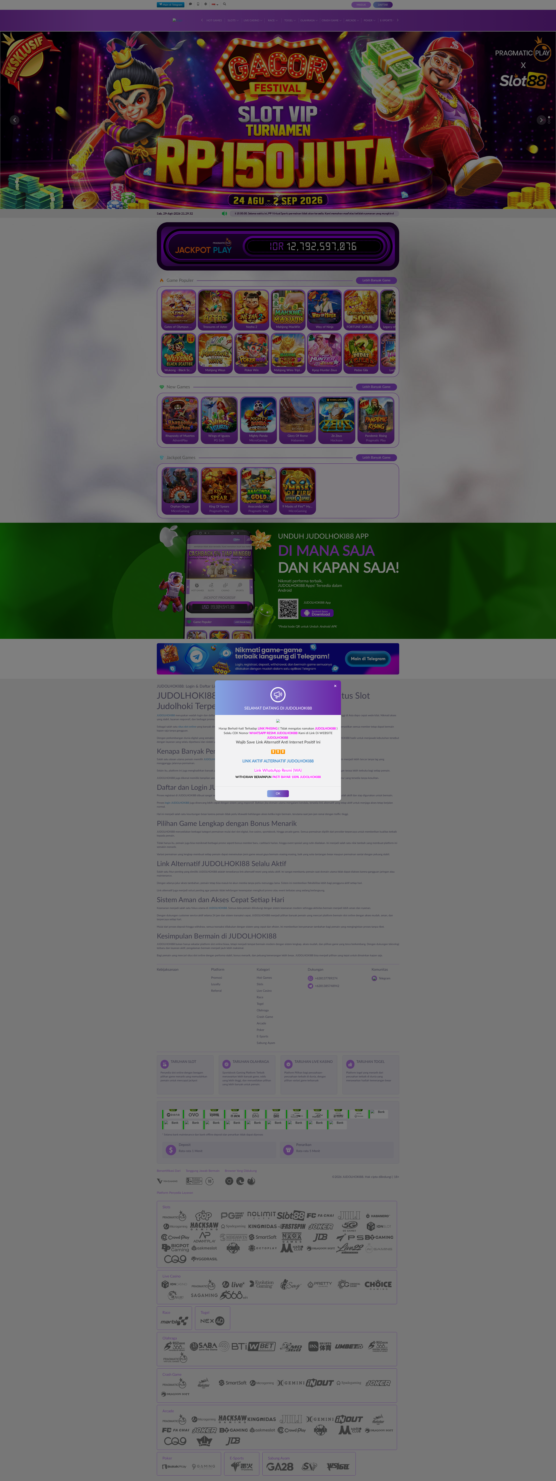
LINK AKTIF (253, 761)
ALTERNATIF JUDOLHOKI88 (289, 761)
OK (278, 793)
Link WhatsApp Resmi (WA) (278, 771)
